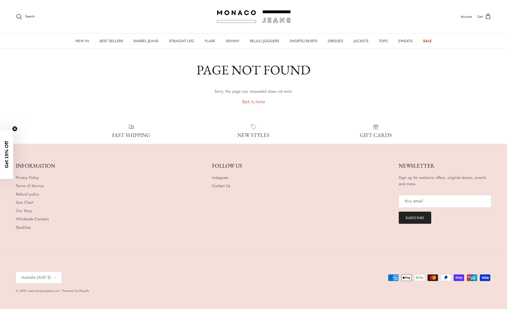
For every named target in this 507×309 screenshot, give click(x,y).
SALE (427, 41)
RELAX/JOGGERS (264, 41)
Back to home (253, 101)
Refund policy (27, 194)
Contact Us (221, 186)
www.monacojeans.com (44, 290)
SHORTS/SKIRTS (303, 41)
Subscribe (415, 217)
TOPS (383, 41)
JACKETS (361, 41)
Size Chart (24, 202)
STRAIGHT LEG (181, 41)
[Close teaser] (14, 128)
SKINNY (232, 41)
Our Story (24, 211)
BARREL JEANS (146, 41)
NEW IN (82, 41)
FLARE (210, 41)
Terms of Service (30, 186)
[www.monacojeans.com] (253, 16)
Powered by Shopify (75, 290)
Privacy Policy (27, 177)
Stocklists (23, 227)
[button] (6, 154)
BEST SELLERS (111, 41)
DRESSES (335, 41)
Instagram (220, 177)
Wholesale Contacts (32, 219)
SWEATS (405, 41)
